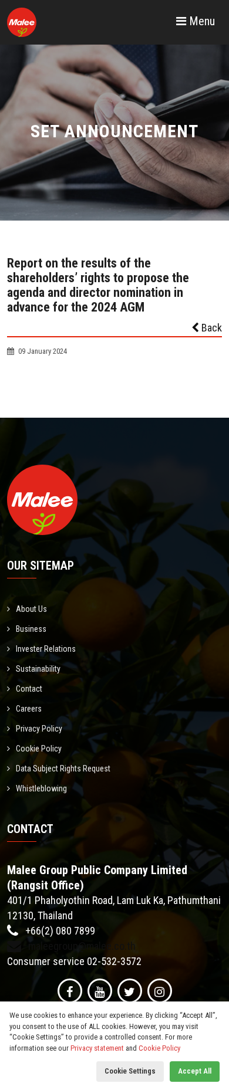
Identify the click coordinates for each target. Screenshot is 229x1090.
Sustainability (38, 668)
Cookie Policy (39, 748)
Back (210, 327)
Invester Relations (46, 649)
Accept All (194, 1071)
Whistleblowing (41, 788)
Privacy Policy (39, 728)
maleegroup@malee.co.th (81, 946)
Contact (29, 688)
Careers (29, 708)
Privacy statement (97, 1048)
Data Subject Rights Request (63, 768)
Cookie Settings (130, 1071)
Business (31, 629)
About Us (31, 609)
